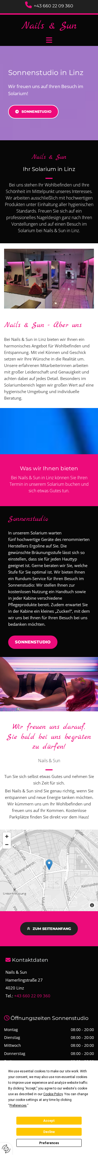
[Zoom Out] (7, 844)
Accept (49, 1121)
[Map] (49, 870)
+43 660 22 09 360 (53, 5)
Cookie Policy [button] (53, 1094)
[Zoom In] (7, 836)
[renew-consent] (6, 1149)
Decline (49, 1132)
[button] (49, 40)
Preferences (49, 1143)
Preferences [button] (18, 1105)
